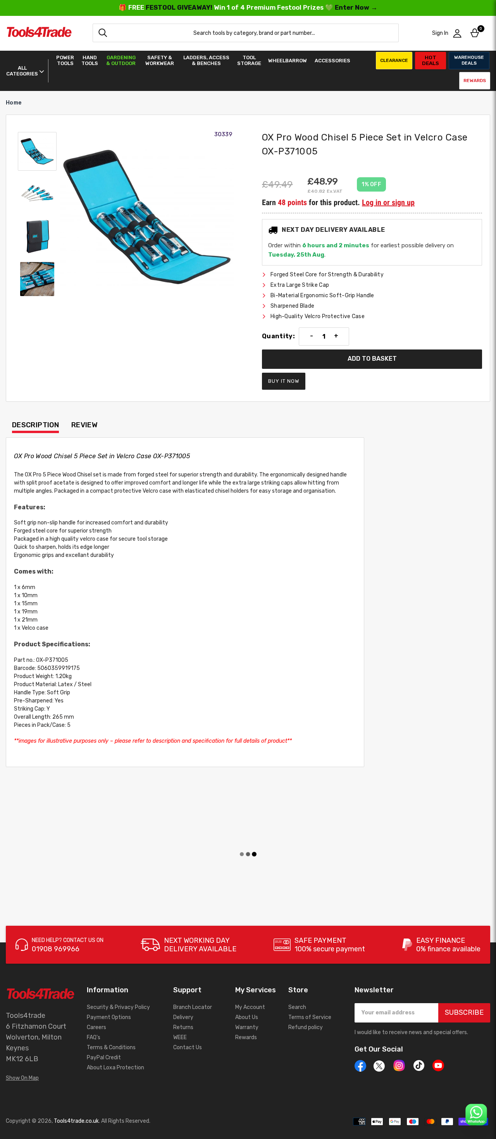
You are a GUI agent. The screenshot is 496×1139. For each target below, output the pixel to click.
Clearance (394, 60)
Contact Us (187, 1047)
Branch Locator (192, 1007)
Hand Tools (89, 60)
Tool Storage (249, 60)
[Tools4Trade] (39, 33)
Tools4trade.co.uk (76, 1121)
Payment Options (109, 1017)
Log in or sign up (388, 202)
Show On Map (22, 1078)
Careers (96, 1027)
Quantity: (278, 336)
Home (13, 102)
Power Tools (65, 60)
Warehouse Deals (469, 60)
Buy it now (283, 381)
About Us (246, 1017)
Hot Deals (430, 60)
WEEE (180, 1037)
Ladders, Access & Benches (206, 60)
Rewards (474, 80)
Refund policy (305, 1027)
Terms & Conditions (111, 1047)
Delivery (183, 1017)
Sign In (440, 33)
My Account (250, 1007)
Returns (183, 1027)
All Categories (22, 71)
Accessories (332, 60)
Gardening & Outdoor (121, 60)
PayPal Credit (104, 1057)
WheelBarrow (287, 60)
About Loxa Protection (115, 1067)
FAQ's (93, 1037)
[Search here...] (102, 33)
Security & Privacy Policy (118, 1007)
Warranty (246, 1027)
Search (297, 1007)
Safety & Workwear (159, 60)
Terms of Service (309, 1017)
